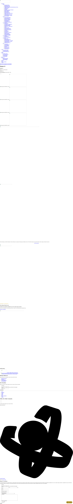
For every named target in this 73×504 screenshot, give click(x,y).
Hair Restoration (7, 36)
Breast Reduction (7, 20)
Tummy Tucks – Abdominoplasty (9, 13)
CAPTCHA (3, 502)
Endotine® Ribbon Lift (7, 25)
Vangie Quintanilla (5, 55)
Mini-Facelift (6, 31)
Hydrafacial (6, 30)
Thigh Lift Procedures (7, 12)
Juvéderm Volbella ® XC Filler (8, 41)
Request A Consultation (3, 309)
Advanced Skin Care (4, 380)
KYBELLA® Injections (7, 42)
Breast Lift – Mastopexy (7, 19)
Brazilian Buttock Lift (7, 6)
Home (2, 391)
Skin (3, 43)
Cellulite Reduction (7, 7)
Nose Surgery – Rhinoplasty (8, 32)
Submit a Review (5, 59)
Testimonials (3, 57)
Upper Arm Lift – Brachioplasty (8, 14)
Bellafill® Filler (6, 38)
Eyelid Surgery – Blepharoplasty (8, 26)
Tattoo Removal (6, 48)
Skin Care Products (7, 47)
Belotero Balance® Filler (8, 39)
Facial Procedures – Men (8, 28)
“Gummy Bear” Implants (8, 17)
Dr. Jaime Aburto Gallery (6, 51)
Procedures (3, 3)
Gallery (2, 49)
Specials (2, 60)
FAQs (2, 396)
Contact (2, 62)
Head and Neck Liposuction (8, 29)
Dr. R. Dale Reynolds (5, 54)
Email (2, 488)
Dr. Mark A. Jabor (5, 53)
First (9, 487)
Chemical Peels (6, 23)
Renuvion (6, 46)
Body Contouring (4, 379)
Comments (3, 385)
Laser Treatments (7, 45)
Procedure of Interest (4, 491)
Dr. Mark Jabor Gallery (6, 50)
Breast (4, 16)
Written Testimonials (5, 58)
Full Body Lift (6, 8)
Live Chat (70, 502)
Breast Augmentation (4, 378)
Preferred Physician (4, 492)
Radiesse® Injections (7, 33)
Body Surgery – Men (7, 5)
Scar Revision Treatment (7, 34)
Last (17, 487)
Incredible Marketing (2, 478)
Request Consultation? (4, 500)
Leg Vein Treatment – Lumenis (8, 15)
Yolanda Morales (5, 56)
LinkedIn (3, 484)
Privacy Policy (4, 479)
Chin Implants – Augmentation (8, 24)
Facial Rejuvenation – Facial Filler (9, 40)
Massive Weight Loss (7, 10)
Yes (4, 501)
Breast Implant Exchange (8, 18)
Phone (2, 489)
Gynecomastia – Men (7, 21)
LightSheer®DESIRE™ (7, 37)
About (2, 394)
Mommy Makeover (7, 11)
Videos (2, 52)
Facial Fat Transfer (7, 27)
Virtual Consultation (4, 61)
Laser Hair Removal (7, 44)
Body (3, 4)
